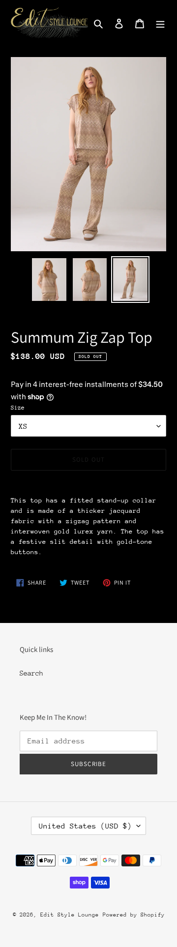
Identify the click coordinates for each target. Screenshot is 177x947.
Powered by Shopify (134, 915)
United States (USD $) (85, 826)
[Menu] (160, 22)
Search (31, 673)
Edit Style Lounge (69, 915)
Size (18, 407)
